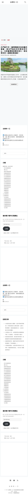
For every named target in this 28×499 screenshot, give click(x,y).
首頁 (4, 40)
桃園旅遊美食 (7, 178)
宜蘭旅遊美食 (7, 206)
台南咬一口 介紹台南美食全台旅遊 (16, 489)
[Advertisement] (14, 21)
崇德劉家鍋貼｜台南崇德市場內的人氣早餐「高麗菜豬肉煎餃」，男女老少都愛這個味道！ (14, 347)
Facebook (6, 145)
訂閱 (6, 229)
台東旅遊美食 (7, 202)
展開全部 (5, 166)
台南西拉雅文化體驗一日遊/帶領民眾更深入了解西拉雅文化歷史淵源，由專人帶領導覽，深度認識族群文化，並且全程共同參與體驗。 (14, 327)
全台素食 (6, 197)
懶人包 (5, 169)
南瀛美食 (6, 195)
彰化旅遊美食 (7, 168)
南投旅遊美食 (7, 185)
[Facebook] (3, 143)
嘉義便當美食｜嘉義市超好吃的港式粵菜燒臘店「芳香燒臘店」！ (14, 342)
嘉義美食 (6, 190)
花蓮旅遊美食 (7, 204)
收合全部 (10, 166)
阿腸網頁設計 (16, 492)
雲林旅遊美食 (7, 187)
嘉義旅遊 (6, 188)
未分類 (5, 207)
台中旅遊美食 (7, 183)
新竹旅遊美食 (7, 180)
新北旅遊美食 (7, 175)
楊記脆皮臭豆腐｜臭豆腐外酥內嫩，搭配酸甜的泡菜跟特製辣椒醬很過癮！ (14, 337)
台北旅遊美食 (7, 176)
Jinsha (15, 491)
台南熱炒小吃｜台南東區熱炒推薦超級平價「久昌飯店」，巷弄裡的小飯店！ (14, 333)
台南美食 (6, 193)
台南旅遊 (6, 192)
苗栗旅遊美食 (7, 181)
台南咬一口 (14, 2)
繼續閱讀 (14, 84)
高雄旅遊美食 (13, 55)
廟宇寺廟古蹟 (5, 55)
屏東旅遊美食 (7, 200)
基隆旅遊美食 (7, 173)
